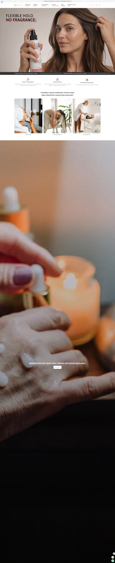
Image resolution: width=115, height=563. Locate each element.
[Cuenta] (96, 5)
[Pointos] (112, 557)
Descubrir (57, 367)
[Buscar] (94, 5)
